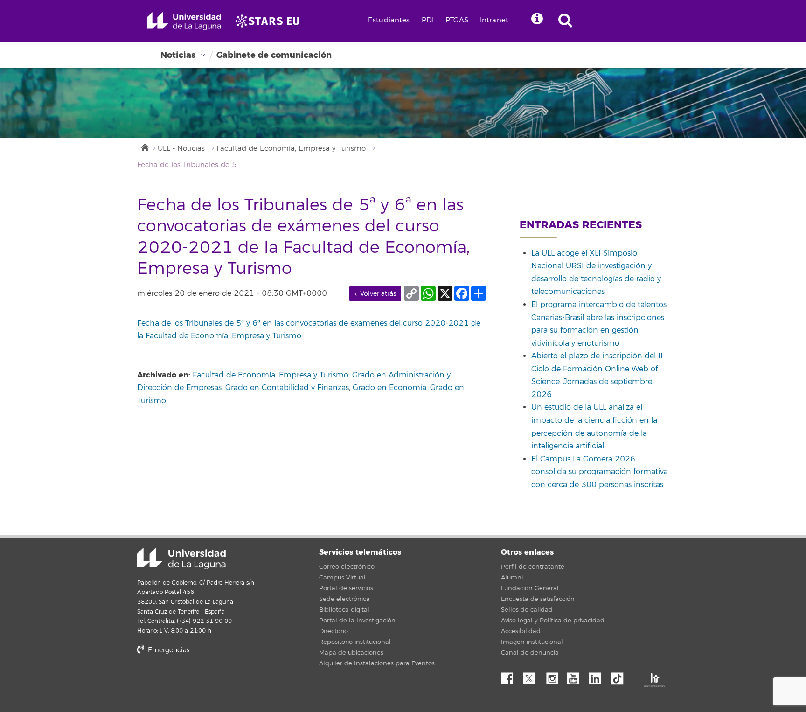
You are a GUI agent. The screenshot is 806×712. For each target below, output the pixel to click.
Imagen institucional (532, 642)
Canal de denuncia (530, 652)
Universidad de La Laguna (181, 558)
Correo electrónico (347, 567)
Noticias (177, 55)
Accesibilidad (521, 631)
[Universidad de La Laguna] (270, 21)
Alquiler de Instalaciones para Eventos (377, 663)
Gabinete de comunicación (274, 55)
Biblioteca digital (344, 610)
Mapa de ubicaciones (351, 652)
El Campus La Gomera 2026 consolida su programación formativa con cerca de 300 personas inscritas (599, 471)
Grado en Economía (389, 387)
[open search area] (565, 21)
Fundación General (530, 588)
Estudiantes (389, 20)
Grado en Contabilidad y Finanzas (287, 387)
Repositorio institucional (355, 642)
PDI (428, 20)
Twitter (532, 676)
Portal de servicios (346, 588)
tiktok (620, 676)
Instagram (554, 676)
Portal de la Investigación (357, 620)
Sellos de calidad (527, 610)
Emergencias (167, 650)
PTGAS (456, 20)
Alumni (512, 577)
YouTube (576, 676)
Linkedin (598, 676)
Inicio (144, 146)
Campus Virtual (342, 577)
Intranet (494, 20)
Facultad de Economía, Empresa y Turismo (291, 148)
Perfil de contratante (532, 567)
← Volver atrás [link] (375, 294)
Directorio (333, 631)
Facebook (511, 676)
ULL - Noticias (181, 148)
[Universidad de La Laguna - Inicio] (187, 21)
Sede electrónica (344, 599)
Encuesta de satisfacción (538, 599)
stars (207, 681)
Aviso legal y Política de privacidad (552, 620)
